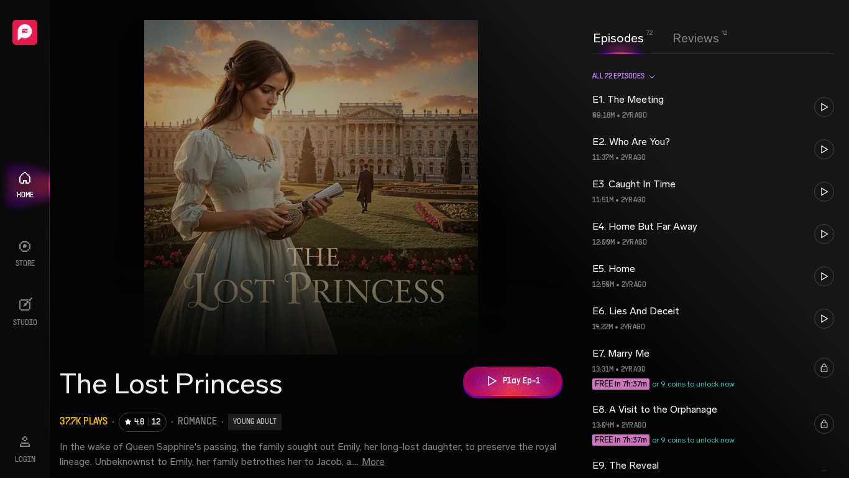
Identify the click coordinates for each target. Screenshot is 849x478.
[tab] (618, 37)
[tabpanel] (713, 266)
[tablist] (656, 38)
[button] (713, 107)
